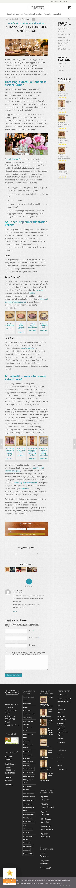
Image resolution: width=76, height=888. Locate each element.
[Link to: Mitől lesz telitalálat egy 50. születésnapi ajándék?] (23, 569)
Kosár (59, 762)
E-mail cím (34, 637)
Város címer (26, 842)
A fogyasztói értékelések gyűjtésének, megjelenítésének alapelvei (62, 729)
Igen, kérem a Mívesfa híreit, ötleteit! (27, 534)
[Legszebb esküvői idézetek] (1, 444)
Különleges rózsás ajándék (28, 781)
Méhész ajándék (27, 804)
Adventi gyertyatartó (28, 697)
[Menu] (33, 19)
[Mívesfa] (38, 7)
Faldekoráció (45, 868)
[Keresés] (68, 19)
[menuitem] (14, 14)
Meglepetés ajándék (28, 800)
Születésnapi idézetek (62, 65)
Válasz (15, 611)
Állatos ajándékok (28, 846)
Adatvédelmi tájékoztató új (61, 717)
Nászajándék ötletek (28, 814)
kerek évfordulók (14, 159)
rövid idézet (24, 488)
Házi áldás (26, 765)
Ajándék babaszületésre (27, 702)
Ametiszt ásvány (27, 717)
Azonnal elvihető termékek (27, 729)
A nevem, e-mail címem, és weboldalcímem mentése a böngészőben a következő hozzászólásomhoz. (27, 654)
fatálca (32, 293)
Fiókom (59, 754)
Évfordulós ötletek (28, 853)
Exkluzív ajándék (27, 755)
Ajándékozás (13, 23)
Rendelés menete (62, 695)
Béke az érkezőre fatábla (28, 736)
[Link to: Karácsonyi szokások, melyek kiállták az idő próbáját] (18, 569)
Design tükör (26, 741)
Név (31, 630)
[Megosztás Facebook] (16, 554)
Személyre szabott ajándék (28, 837)
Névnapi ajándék (27, 818)
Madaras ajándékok (28, 793)
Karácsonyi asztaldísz (28, 776)
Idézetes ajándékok (28, 769)
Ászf (58, 705)
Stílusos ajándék (27, 829)
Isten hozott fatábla (28, 772)
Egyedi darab (26, 751)
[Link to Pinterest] (66, 1)
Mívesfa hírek (64, 49)
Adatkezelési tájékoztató (61, 711)
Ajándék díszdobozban (27, 709)
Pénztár (59, 765)
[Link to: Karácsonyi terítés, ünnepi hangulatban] (34, 569)
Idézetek (62, 46)
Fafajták (61, 37)
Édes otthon (26, 850)
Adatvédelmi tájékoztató (26, 530)
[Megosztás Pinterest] (37, 554)
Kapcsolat (9, 785)
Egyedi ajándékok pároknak (28, 746)
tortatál (39, 290)
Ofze (24, 825)
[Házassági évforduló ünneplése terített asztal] (26, 47)
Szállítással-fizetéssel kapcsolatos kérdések (64, 700)
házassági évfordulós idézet (26, 482)
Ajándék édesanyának (29, 714)
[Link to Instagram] (69, 1)
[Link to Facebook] (60, 1)
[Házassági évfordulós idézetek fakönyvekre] (74, 444)
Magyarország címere (29, 796)
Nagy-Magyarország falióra (28, 809)
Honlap (32, 645)
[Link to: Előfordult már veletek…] (29, 569)
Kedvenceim (61, 758)
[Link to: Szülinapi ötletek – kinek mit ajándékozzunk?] (7, 569)
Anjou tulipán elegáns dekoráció (29, 722)
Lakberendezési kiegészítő (27, 788)
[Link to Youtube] (63, 1)
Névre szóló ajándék (28, 821)
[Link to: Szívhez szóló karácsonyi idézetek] (13, 569)
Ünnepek (61, 70)
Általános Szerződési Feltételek (53, 883)
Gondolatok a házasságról (32, 23)
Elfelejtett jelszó (62, 769)
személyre (26, 832)
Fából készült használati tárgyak (28, 760)
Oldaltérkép (61, 742)
